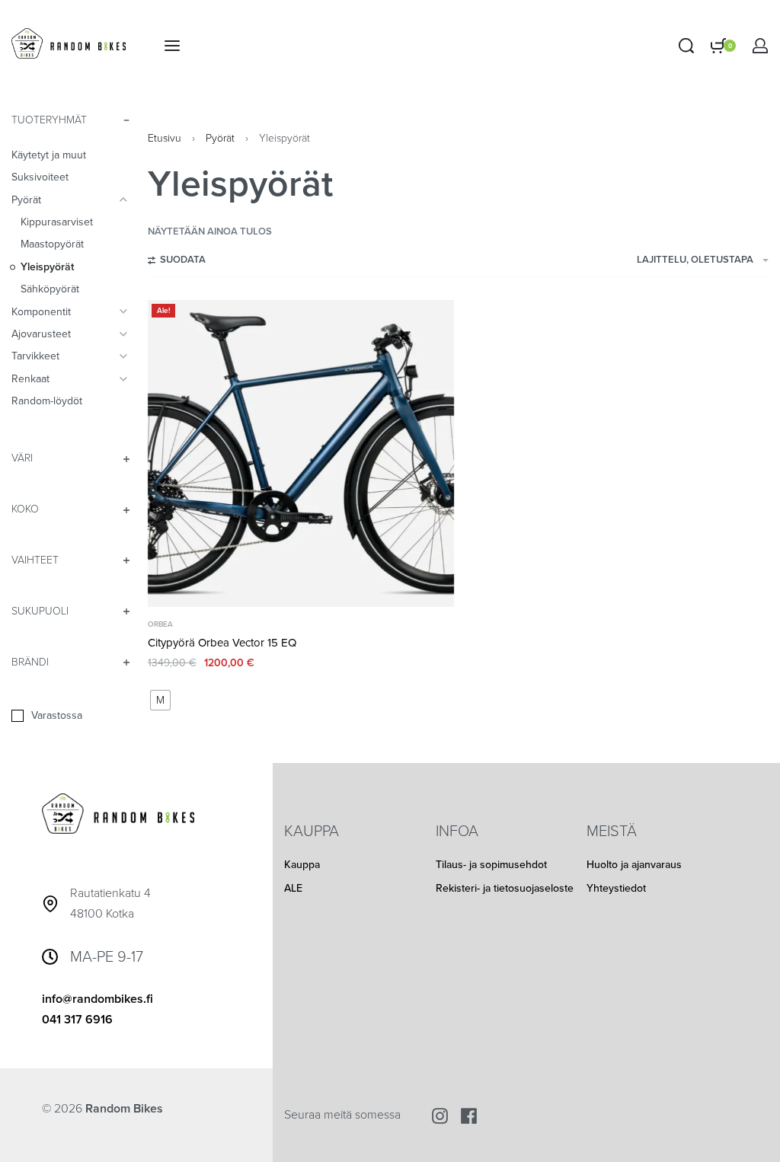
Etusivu (164, 138)
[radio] (160, 700)
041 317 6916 (77, 1019)
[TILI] (760, 45)
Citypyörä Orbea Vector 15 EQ (222, 643)
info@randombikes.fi (97, 999)
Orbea (160, 624)
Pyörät (220, 138)
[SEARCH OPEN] (686, 45)
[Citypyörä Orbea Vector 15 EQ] (301, 453)
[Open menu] (172, 46)
